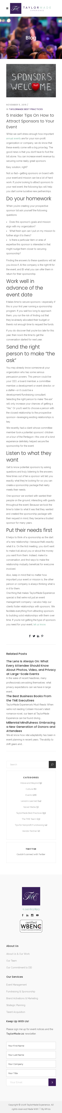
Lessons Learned (29, 801)
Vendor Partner (29, 831)
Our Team (11, 960)
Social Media (29, 807)
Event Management (16, 984)
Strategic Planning (15, 1005)
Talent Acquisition (15, 1012)
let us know (39, 624)
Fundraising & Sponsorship (20, 991)
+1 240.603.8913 (31, 909)
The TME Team (29, 819)
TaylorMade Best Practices (26, 109)
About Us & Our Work (18, 954)
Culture (29, 789)
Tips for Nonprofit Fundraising (29, 825)
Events (28, 795)
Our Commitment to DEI (19, 967)
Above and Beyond (29, 783)
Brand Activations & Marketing (22, 998)
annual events (13, 138)
